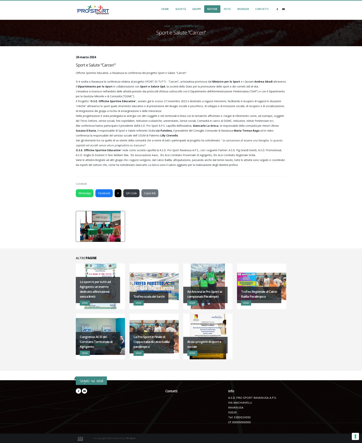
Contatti (261, 9)
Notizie (212, 9)
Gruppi (196, 9)
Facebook (104, 193)
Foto (227, 9)
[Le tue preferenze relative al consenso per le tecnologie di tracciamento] (355, 436)
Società (180, 9)
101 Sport (130, 438)
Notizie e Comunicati (186, 26)
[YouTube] (283, 9)
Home (165, 9)
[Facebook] (277, 9)
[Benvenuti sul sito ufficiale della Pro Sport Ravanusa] (94, 10)
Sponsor (243, 9)
